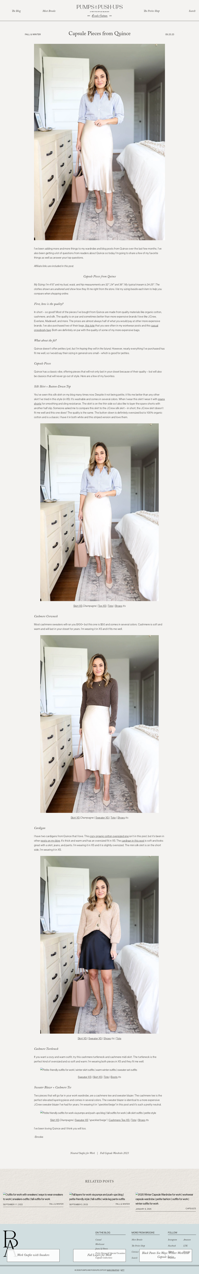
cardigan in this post (133, 840)
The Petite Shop (151, 11)
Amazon (187, 1240)
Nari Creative (113, 1270)
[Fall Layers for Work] (99, 1199)
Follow (172, 1232)
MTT (122, 1270)
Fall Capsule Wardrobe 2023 (114, 1153)
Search (192, 11)
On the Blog (102, 1232)
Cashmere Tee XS (119, 1120)
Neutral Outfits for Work (82, 1153)
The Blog (16, 11)
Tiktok (171, 1252)
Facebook (172, 1246)
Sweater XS (102, 817)
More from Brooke (143, 1232)
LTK (185, 1246)
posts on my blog (50, 840)
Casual (98, 1240)
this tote (90, 325)
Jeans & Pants (101, 1249)
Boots (114, 1077)
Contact (135, 1252)
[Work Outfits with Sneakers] (33, 1199)
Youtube (186, 1252)
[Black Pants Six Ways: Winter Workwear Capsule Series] (166, 1203)
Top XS (102, 605)
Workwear (99, 1245)
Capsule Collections (103, 1258)
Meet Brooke (49, 11)
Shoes (118, 605)
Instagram (172, 1240)
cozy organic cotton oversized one (109, 836)
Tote (110, 605)
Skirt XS (77, 605)
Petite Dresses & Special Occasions (110, 1254)
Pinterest (172, 1258)
